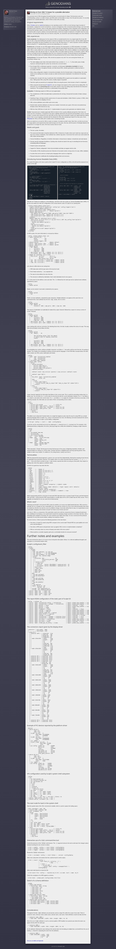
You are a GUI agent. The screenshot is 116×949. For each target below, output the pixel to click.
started (41, 25)
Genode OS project (98, 13)
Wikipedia (29, 118)
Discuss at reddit (97, 21)
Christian (32, 25)
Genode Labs (13, 26)
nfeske (10, 24)
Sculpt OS (49, 85)
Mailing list (95, 23)
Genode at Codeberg (98, 17)
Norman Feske (13, 11)
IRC (94, 26)
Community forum (97, 15)
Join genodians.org (97, 19)
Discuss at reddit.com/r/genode (35, 940)
